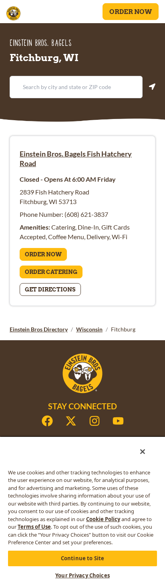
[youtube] (118, 420)
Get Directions (50, 289)
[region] (82, 510)
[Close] (142, 451)
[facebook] (47, 420)
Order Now (130, 12)
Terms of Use (34, 526)
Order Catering (51, 272)
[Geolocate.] (152, 86)
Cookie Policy (103, 519)
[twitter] (70, 420)
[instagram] (94, 420)
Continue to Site (82, 558)
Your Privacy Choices (82, 575)
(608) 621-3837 (86, 214)
